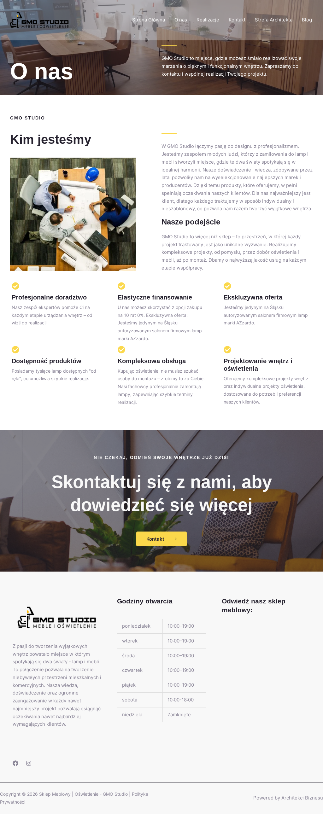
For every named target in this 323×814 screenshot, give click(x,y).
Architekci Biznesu (302, 798)
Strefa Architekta (273, 20)
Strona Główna (148, 20)
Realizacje (208, 20)
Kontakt (237, 20)
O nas (180, 20)
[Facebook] (15, 763)
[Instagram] (29, 763)
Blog (307, 20)
